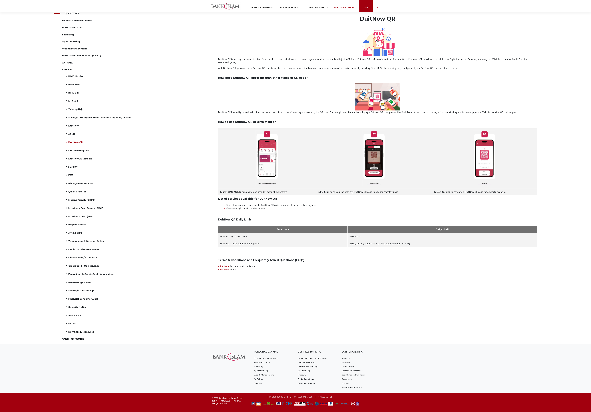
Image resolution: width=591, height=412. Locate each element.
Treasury (302, 375)
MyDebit (73, 101)
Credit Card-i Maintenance (84, 266)
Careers (345, 383)
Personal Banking (261, 7)
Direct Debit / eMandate (82, 257)
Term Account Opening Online (86, 241)
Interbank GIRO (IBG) (80, 216)
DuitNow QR (75, 142)
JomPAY (73, 167)
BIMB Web (74, 84)
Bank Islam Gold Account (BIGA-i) (81, 55)
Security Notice (77, 307)
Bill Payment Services (81, 183)
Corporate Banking (306, 362)
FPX (70, 175)
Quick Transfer (77, 191)
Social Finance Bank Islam (353, 375)
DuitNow (73, 125)
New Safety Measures (81, 331)
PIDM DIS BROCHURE (276, 397)
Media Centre (348, 366)
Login (365, 7)
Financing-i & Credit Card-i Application (91, 274)
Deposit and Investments (77, 20)
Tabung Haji (75, 109)
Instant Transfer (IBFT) (81, 200)
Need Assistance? (344, 7)
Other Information (73, 338)
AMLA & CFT (75, 315)
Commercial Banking (308, 366)
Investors (346, 362)
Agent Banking (71, 41)
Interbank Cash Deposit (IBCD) (86, 208)
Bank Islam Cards (72, 27)
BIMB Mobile (75, 76)
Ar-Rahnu (67, 62)
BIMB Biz (73, 92)
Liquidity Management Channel (312, 358)
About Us (346, 358)
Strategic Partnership (81, 290)
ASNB (71, 134)
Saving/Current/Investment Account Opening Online (99, 117)
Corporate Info (317, 7)
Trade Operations (306, 379)
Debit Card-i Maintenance (83, 249)
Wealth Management (74, 48)
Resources (347, 379)
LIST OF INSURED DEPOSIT (301, 397)
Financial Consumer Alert (83, 299)
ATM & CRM (75, 233)
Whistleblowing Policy (352, 387)
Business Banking (289, 7)
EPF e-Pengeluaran (79, 282)
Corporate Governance (352, 370)
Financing (68, 34)
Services (67, 69)
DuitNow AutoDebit (80, 158)
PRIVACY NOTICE (325, 397)
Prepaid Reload (77, 224)
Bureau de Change (307, 383)
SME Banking (304, 370)
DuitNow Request (78, 150)
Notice (72, 323)
